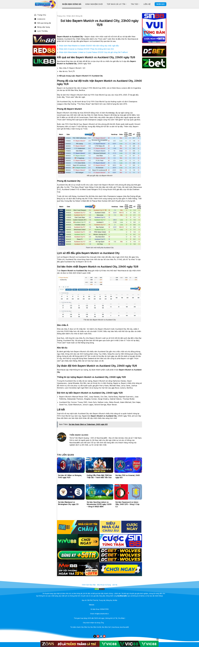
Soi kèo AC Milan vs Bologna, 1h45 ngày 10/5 (70, 476)
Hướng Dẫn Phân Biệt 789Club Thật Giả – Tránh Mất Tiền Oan (99, 476)
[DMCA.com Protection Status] (100, 589)
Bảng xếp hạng (43, 27)
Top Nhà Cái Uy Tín (116, 4)
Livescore (41, 19)
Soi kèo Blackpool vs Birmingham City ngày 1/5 (68, 503)
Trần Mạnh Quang (110, 623)
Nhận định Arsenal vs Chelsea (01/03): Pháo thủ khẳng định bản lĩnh (86, 49)
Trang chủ (61, 16)
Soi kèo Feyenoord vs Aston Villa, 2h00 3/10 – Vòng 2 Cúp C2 (127, 504)
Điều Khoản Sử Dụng (104, 585)
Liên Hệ (147, 4)
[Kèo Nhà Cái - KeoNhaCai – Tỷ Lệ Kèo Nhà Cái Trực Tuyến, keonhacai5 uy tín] (45, 4)
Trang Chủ (41, 15)
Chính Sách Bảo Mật (89, 585)
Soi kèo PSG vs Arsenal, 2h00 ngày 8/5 (127, 476)
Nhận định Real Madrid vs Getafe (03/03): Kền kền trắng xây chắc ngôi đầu (89, 46)
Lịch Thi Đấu (42, 31)
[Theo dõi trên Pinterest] (97, 636)
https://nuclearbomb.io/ (102, 605)
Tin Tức (134, 4)
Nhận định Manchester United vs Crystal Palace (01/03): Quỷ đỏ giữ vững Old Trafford (93, 52)
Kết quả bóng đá (44, 23)
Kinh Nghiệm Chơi (94, 4)
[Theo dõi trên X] (94, 636)
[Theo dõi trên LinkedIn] (101, 636)
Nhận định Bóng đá (71, 4)
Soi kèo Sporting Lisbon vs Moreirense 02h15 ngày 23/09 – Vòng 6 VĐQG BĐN (99, 504)
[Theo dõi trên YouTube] (104, 636)
